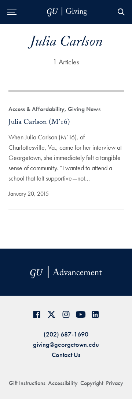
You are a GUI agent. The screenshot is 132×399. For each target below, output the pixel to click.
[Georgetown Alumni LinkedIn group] (95, 314)
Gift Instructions (27, 383)
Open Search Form (121, 12)
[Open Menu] (12, 12)
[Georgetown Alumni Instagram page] (66, 314)
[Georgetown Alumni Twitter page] (51, 314)
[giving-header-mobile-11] (67, 12)
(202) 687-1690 (66, 334)
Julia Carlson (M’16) (39, 123)
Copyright (91, 383)
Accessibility (63, 383)
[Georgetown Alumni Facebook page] (36, 314)
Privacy (114, 383)
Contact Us (66, 354)
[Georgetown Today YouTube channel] (80, 314)
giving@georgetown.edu (66, 344)
